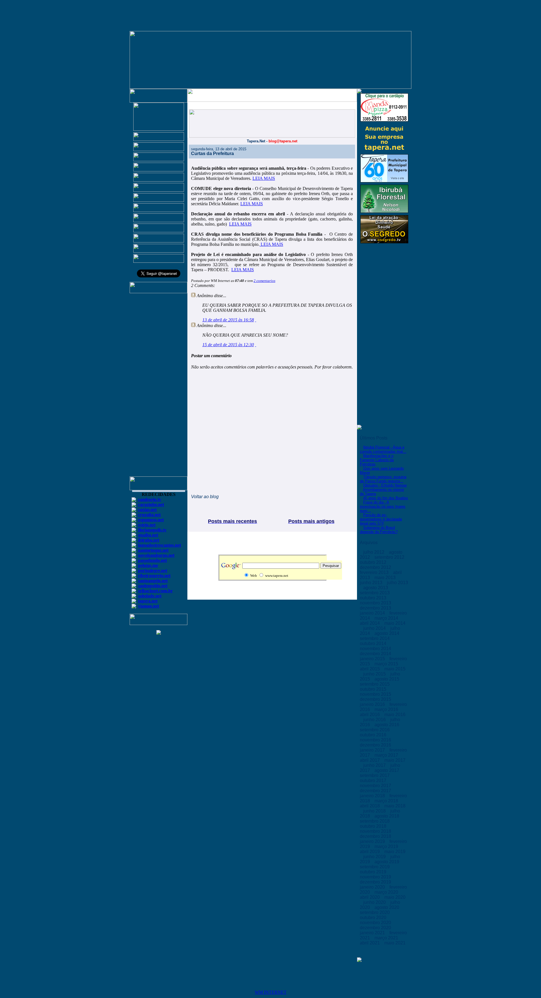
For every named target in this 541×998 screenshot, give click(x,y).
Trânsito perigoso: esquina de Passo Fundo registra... (383, 479)
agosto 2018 (387, 816)
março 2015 (386, 663)
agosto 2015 (387, 679)
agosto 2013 (376, 587)
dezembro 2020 (376, 927)
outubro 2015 (373, 689)
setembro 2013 (375, 592)
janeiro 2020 (373, 887)
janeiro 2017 (373, 750)
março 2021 (386, 937)
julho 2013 (397, 582)
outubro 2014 (373, 643)
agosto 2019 (387, 861)
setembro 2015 (375, 684)
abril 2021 (370, 942)
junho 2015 (375, 674)
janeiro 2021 (373, 932)
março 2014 (386, 618)
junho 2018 (375, 811)
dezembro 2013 (376, 608)
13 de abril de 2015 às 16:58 (228, 319)
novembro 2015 (376, 694)
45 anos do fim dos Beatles (385, 498)
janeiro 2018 (373, 795)
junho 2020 (375, 902)
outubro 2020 (373, 917)
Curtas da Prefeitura (212, 153)
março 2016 (386, 709)
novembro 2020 (376, 922)
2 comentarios (264, 281)
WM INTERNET (271, 992)
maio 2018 (394, 805)
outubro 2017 (373, 780)
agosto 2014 (387, 633)
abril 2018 (370, 805)
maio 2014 (394, 623)
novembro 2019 (376, 877)
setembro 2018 (375, 821)
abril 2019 (370, 851)
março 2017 (386, 755)
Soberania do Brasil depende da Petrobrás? (379, 530)
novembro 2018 (376, 831)
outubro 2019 (373, 871)
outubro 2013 (373, 597)
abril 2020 (370, 897)
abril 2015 (370, 668)
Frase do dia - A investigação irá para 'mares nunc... (382, 506)
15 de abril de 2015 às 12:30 (228, 344)
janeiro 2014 (373, 613)
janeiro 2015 (373, 658)
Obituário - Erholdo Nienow (385, 485)
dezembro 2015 (376, 699)
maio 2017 (394, 760)
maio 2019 (394, 851)
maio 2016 (394, 714)
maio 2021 (394, 942)
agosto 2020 (387, 907)
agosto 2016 (387, 724)
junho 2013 (371, 582)
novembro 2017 (376, 785)
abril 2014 (370, 623)
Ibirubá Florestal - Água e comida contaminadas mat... (383, 449)
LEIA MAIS (263, 178)
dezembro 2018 (376, 836)
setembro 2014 (375, 638)
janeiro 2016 (373, 704)
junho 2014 (375, 628)
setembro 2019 (375, 866)
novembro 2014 (376, 648)
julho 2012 (374, 552)
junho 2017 (375, 765)
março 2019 (386, 846)
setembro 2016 (375, 729)
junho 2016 (375, 719)
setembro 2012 (389, 557)
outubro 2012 (373, 562)
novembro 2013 (376, 602)
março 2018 (386, 800)
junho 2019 (375, 856)
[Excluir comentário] (255, 319)
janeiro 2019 (373, 841)
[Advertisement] (158, 387)
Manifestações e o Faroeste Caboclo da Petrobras (377, 460)
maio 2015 (394, 668)
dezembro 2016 (376, 745)
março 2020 (386, 892)
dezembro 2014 (376, 653)
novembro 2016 (376, 740)
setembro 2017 (375, 775)
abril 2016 (370, 714)
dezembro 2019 (376, 882)
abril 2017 (370, 760)
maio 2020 (394, 897)
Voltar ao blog (205, 496)
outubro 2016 (373, 734)
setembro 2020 (375, 912)
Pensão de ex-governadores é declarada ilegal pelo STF (381, 519)
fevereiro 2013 (375, 572)
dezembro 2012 (376, 567)
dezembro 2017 (376, 790)
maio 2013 (385, 577)
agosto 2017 (387, 770)
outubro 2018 (373, 826)
